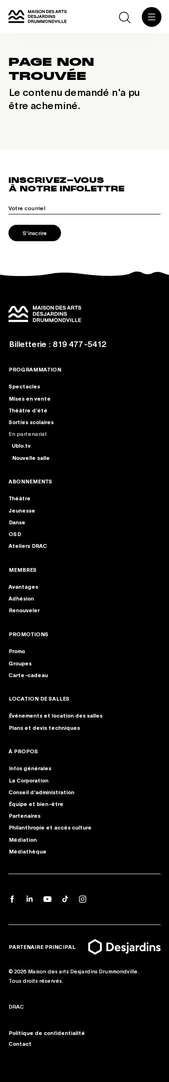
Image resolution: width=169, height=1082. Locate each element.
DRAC (16, 1006)
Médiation (22, 839)
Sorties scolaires (31, 422)
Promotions (28, 634)
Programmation (34, 369)
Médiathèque (27, 851)
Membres (22, 569)
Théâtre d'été (27, 410)
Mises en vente (29, 398)
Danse (16, 522)
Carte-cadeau (28, 674)
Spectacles (24, 386)
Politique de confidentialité (46, 1032)
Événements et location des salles (55, 715)
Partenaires (24, 815)
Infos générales (29, 768)
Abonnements (30, 481)
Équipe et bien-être (35, 803)
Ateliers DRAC (27, 545)
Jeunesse (21, 510)
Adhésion (21, 598)
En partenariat (27, 433)
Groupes (19, 662)
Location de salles (38, 698)
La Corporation (28, 779)
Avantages (23, 586)
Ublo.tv (21, 445)
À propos (23, 751)
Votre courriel (26, 208)
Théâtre (19, 498)
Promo (16, 651)
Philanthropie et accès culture (50, 827)
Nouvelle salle (31, 457)
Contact (19, 1043)
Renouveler (23, 610)
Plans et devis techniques (44, 727)
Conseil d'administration (41, 792)
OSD (14, 533)
